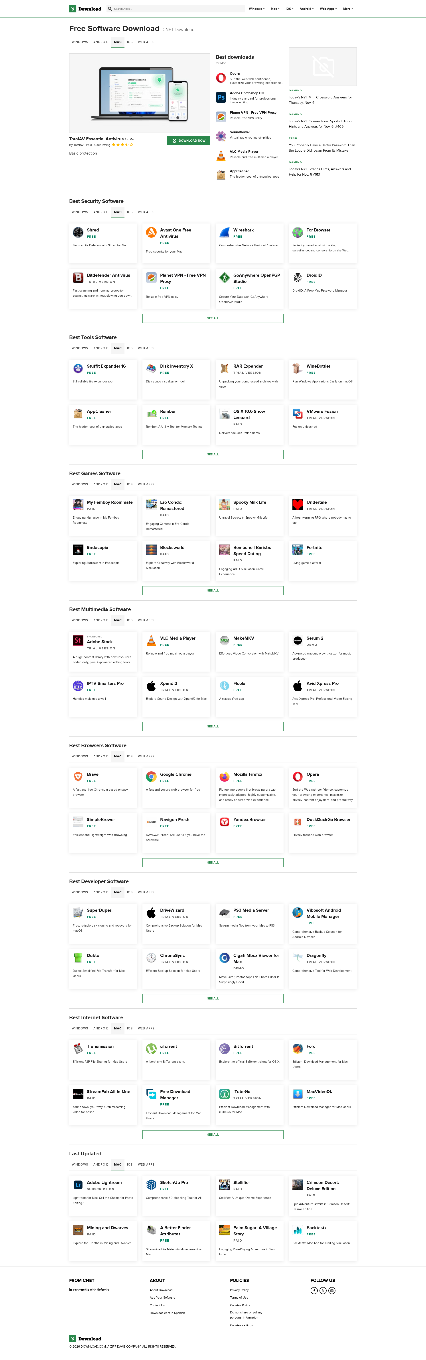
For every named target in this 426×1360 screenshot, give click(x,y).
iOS (288, 8)
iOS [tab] (130, 42)
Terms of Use (239, 1298)
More (347, 9)
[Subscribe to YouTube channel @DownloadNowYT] (331, 1290)
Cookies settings (241, 1325)
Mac (274, 8)
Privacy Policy (239, 1290)
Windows (255, 8)
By (76, 145)
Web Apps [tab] (146, 42)
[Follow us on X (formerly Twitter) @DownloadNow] (323, 1290)
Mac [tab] (118, 42)
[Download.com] (85, 8)
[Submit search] (110, 8)
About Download (161, 1290)
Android (305, 8)
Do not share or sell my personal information (246, 1315)
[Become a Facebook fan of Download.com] (314, 1290)
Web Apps (327, 8)
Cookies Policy (240, 1305)
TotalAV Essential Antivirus (102, 139)
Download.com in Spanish (167, 1313)
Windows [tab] (80, 42)
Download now (192, 141)
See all (213, 318)
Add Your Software (162, 1298)
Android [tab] (101, 42)
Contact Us (157, 1305)
